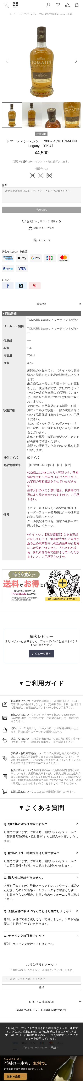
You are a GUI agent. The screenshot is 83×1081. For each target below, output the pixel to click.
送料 (25, 161)
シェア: (6, 279)
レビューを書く (41, 653)
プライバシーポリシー (34, 1047)
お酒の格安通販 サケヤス (15, 5)
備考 (4, 185)
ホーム (12, 14)
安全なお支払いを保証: (15, 251)
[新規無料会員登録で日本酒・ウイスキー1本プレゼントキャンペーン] (41, 1068)
